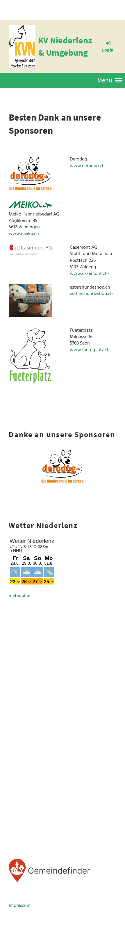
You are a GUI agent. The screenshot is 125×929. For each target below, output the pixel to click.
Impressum (20, 905)
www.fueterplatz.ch (90, 350)
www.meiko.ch (24, 233)
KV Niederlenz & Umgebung (65, 46)
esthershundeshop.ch (91, 293)
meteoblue (19, 595)
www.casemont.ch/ (89, 273)
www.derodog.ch (87, 165)
